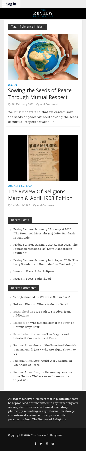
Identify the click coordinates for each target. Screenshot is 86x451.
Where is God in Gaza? (55, 297)
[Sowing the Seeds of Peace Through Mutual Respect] (43, 57)
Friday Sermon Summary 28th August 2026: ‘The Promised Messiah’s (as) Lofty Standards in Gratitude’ (44, 233)
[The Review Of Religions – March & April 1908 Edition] (43, 157)
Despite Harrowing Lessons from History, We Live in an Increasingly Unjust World (42, 376)
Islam (12, 84)
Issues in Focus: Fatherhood (32, 278)
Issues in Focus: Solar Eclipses (33, 271)
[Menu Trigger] (4, 4)
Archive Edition (20, 185)
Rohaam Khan (22, 304)
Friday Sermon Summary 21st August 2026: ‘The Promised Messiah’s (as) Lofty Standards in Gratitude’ (45, 249)
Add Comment (49, 104)
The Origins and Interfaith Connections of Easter (41, 336)
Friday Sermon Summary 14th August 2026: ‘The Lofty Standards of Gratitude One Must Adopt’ (45, 262)
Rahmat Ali (21, 345)
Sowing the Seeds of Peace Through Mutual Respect (40, 93)
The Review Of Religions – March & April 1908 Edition (40, 194)
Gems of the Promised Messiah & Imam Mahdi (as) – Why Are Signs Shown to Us (44, 349)
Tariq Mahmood (24, 297)
